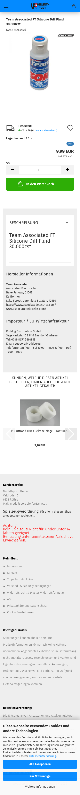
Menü (6, 6)
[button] (12, 170)
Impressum (14, 566)
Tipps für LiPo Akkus (20, 579)
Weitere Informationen (40, 786)
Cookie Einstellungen (20, 612)
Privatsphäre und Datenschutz (27, 606)
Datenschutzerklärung (42, 756)
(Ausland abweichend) (46, 130)
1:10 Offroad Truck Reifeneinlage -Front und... (40, 431)
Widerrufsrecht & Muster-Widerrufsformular (35, 592)
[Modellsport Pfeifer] (40, 6)
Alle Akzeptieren (40, 764)
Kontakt (12, 573)
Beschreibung (23, 222)
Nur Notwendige (40, 776)
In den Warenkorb (40, 184)
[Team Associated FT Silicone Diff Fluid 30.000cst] (40, 62)
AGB (9, 599)
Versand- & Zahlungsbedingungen (29, 586)
